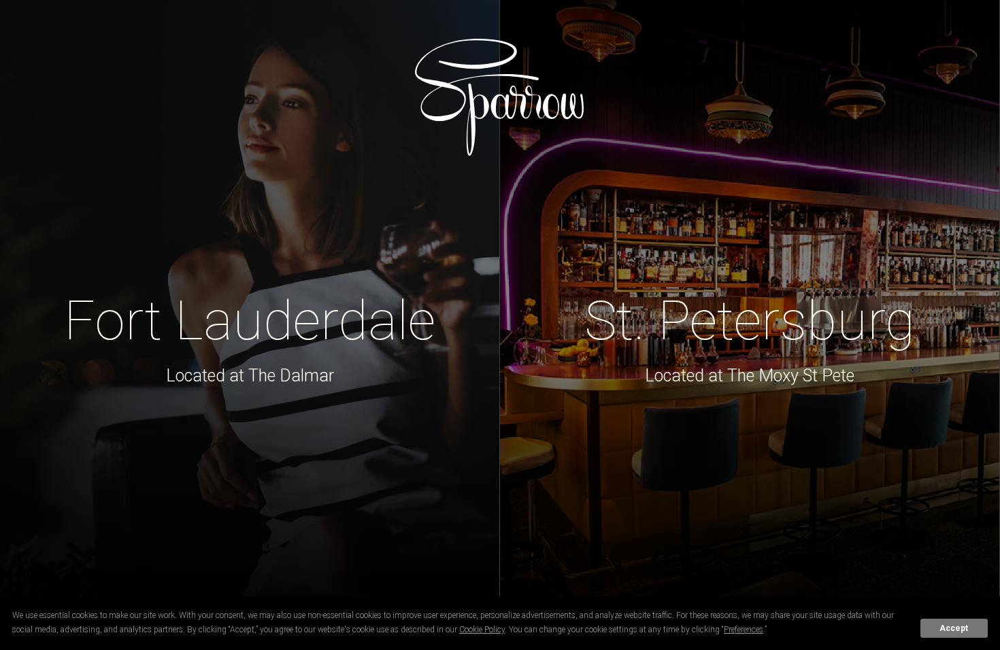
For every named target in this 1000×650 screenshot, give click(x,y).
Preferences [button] (743, 629)
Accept (953, 628)
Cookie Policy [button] (482, 629)
